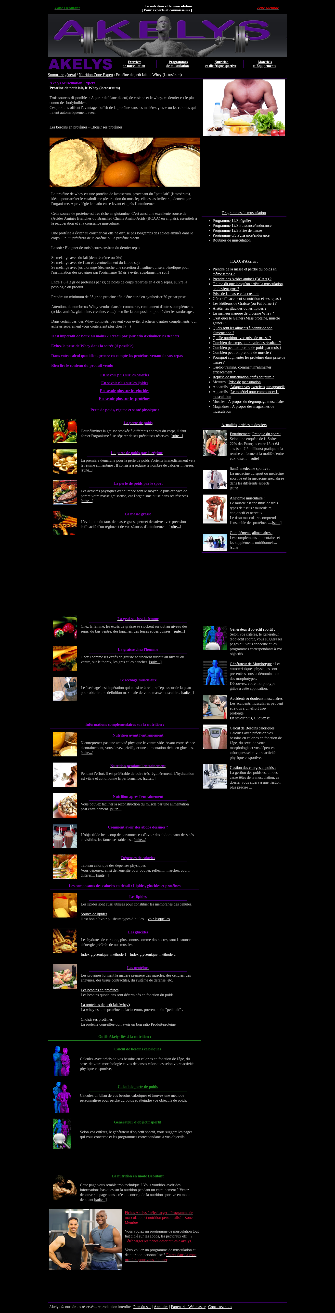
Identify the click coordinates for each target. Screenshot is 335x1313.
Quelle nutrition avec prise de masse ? (242, 338)
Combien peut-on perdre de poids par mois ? (247, 347)
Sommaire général (62, 75)
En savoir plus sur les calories (124, 375)
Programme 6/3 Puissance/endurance (241, 235)
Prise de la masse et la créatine (236, 294)
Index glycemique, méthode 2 (153, 954)
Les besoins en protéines (99, 990)
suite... (177, 436)
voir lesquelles (159, 919)
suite (254, 458)
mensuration (251, 382)
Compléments (240, 533)
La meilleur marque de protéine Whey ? (243, 313)
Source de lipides (94, 914)
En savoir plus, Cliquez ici (250, 718)
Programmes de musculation (244, 213)
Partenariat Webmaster (188, 1307)
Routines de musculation (232, 240)
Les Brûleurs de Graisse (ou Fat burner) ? (245, 303)
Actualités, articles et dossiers (244, 425)
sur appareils (275, 387)
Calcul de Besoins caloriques (252, 728)
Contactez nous (220, 1307)
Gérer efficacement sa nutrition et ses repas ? (247, 298)
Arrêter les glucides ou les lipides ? (239, 308)
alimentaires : (262, 533)
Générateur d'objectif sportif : (252, 629)
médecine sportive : (255, 468)
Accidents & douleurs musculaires (256, 698)
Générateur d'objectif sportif (137, 1122)
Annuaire (161, 1307)
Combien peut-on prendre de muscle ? (242, 352)
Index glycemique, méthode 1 (104, 954)
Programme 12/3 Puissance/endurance (242, 225)
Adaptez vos (240, 387)
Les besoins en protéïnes (68, 127)
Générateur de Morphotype (251, 664)
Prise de (235, 382)
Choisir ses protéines (97, 1019)
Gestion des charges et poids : (253, 767)
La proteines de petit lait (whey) (105, 1005)
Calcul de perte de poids (138, 1086)
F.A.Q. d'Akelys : (244, 261)
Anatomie (237, 498)
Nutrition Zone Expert (96, 75)
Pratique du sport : (266, 434)
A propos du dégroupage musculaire (256, 401)
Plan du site (142, 1307)
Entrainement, (240, 434)
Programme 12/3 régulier (232, 220)
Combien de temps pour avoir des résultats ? (247, 343)
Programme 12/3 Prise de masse (237, 230)
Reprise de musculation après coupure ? (243, 377)
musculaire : (255, 498)
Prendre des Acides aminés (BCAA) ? (242, 279)
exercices (258, 387)
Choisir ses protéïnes (106, 127)
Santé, (234, 468)
